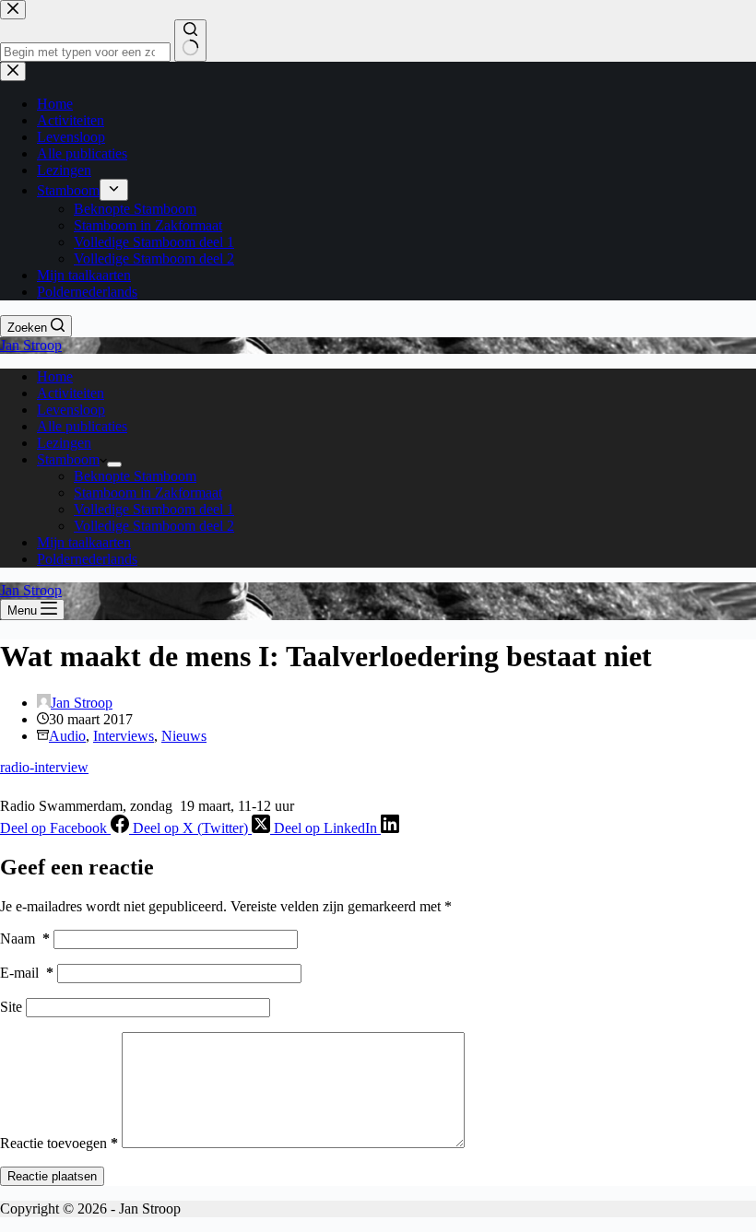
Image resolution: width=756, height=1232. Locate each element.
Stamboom (68, 459)
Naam (25, 938)
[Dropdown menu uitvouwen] (114, 464)
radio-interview (44, 767)
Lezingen (64, 443)
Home (55, 376)
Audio (67, 736)
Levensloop (71, 409)
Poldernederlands (87, 559)
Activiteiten (70, 393)
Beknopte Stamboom (135, 476)
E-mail (26, 972)
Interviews (123, 736)
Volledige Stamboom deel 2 (154, 526)
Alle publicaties (82, 426)
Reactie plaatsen (52, 1176)
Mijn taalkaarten (84, 542)
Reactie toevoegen (59, 1143)
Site (11, 1007)
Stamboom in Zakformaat (148, 492)
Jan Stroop (31, 345)
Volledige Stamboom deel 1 (154, 509)
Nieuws (184, 736)
